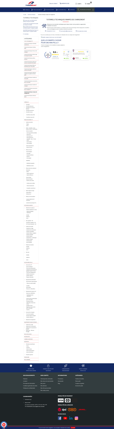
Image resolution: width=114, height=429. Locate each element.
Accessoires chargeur (30, 312)
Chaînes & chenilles (79, 378)
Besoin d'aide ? (53, 3)
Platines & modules (30, 244)
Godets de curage (29, 228)
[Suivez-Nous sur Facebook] (59, 418)
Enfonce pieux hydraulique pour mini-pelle (31, 299)
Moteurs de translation (30, 196)
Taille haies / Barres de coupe (30, 303)
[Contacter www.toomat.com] (83, 366)
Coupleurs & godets (79, 383)
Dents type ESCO (30, 137)
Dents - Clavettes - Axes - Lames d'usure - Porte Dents (31, 128)
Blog (59, 383)
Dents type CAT (30, 136)
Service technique (83, 368)
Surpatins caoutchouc (31, 188)
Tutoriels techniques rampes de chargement (30, 92)
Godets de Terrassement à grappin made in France (31, 270)
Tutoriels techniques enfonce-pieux (30, 96)
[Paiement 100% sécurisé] (48, 366)
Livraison (25, 381)
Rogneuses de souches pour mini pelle (30, 307)
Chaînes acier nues (28, 339)
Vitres (27, 125)
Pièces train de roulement (31, 168)
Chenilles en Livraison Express (30, 108)
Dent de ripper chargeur (31, 315)
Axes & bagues (29, 151)
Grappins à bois (29, 305)
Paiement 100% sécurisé (48, 368)
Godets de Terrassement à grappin (31, 328)
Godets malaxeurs (29, 317)
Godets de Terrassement (31, 326)
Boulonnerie (27, 359)
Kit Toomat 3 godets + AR (31, 224)
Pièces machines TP (37, 9)
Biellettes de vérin (30, 165)
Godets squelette (29, 234)
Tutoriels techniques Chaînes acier (30, 48)
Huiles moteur (29, 349)
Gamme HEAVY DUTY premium (30, 200)
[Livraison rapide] (65, 366)
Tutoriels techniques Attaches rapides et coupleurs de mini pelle (30, 74)
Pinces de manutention (31, 268)
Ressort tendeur (29, 179)
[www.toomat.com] (31, 3)
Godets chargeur (29, 239)
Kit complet (29, 158)
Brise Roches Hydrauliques (31, 281)
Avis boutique (31, 368)
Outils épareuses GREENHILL (30, 295)
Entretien (72, 9)
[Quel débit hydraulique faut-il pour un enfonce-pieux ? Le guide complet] (31, 27)
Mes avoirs (43, 383)
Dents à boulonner (30, 145)
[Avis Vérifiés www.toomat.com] (31, 366)
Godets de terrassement (31, 230)
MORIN (27, 215)
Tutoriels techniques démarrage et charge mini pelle (30, 55)
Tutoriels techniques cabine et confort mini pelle (30, 69)
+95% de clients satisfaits (31, 370)
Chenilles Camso (29, 112)
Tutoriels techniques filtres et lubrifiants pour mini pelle (30, 66)
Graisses (28, 347)
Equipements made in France (30, 322)
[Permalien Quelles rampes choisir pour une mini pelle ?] (53, 37)
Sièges (27, 124)
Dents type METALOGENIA (32, 132)
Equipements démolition (31, 279)
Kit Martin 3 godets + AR (31, 222)
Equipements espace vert (31, 291)
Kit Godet (28, 153)
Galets (27, 171)
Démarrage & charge (30, 190)
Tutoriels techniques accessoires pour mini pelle (30, 81)
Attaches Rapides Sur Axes (31, 209)
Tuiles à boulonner (30, 185)
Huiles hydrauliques (30, 350)
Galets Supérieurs (30, 173)
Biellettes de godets (30, 163)
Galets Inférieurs (30, 175)
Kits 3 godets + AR (29, 220)
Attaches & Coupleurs (30, 207)
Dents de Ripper (29, 266)
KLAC (27, 218)
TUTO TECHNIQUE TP (28, 41)
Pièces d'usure (29, 149)
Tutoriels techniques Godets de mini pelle (30, 78)
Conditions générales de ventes (30, 385)
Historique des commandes (47, 378)
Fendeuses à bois (29, 301)
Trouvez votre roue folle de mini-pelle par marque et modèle (30, 24)
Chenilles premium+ (30, 110)
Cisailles (28, 285)
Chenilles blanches (29, 106)
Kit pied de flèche (30, 155)
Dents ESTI (29, 134)
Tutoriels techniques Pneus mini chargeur (30, 51)
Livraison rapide (65, 368)
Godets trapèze (29, 236)
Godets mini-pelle (29, 226)
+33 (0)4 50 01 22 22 (50, 31)
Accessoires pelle (62, 9)
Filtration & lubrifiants (30, 344)
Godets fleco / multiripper (31, 237)
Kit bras (28, 156)
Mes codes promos (45, 390)
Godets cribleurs (29, 275)
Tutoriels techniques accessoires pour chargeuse (30, 89)
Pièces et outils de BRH (31, 283)
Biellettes (28, 160)
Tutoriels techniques (31, 14)
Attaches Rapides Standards (30, 212)
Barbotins (28, 170)
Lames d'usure (29, 147)
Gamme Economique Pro (31, 202)
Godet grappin (29, 240)
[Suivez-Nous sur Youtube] (65, 418)
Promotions (60, 378)
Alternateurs (28, 192)
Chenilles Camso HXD (30, 114)
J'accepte (73, 427)
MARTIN (27, 216)
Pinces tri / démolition (30, 288)
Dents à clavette (29, 131)
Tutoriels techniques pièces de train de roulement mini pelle (30, 62)
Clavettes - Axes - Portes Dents (31, 139)
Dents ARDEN (29, 143)
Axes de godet (29, 242)
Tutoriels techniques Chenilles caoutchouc (30, 44)
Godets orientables (30, 231)
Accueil (24, 14)
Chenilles (27, 9)
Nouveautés (27, 336)
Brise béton (28, 287)
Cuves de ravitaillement (31, 272)
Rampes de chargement (30, 319)
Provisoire (26, 357)
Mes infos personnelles (46, 388)
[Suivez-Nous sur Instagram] (76, 418)
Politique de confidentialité (29, 388)
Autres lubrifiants (29, 352)
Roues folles (28, 177)
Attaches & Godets (50, 9)
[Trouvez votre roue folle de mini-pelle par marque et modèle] (31, 21)
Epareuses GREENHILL (30, 293)
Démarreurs (28, 194)
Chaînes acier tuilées (31, 183)
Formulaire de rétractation (29, 383)
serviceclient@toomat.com (66, 31)
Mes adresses (44, 385)
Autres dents (29, 141)
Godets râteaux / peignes (31, 233)
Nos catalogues (28, 334)
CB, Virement (48, 370)
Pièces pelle (77, 381)
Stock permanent (65, 370)
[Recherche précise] (93, 10)
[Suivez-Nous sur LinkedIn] (71, 418)
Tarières (28, 309)
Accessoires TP (29, 264)
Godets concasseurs (30, 274)
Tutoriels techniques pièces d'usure (29, 58)
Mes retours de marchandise (47, 381)
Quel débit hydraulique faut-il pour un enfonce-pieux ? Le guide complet (30, 31)
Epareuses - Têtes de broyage (30, 331)
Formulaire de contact (82, 31)
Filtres (27, 345)
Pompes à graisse (29, 354)
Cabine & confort (29, 122)
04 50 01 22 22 (83, 370)
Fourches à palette (30, 314)
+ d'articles (25, 34)
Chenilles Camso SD (30, 117)
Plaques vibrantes (29, 277)
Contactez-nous (28, 399)
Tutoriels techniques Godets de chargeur (30, 85)
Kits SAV (27, 252)
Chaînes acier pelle (30, 180)
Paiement (25, 378)
